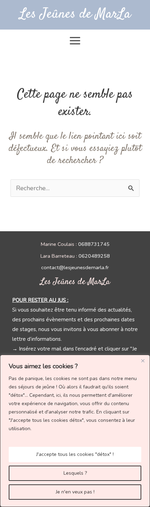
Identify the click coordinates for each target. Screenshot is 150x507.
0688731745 (94, 244)
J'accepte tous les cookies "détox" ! (75, 454)
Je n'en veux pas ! (75, 492)
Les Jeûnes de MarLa (75, 14)
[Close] (142, 360)
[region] (75, 431)
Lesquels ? (75, 473)
